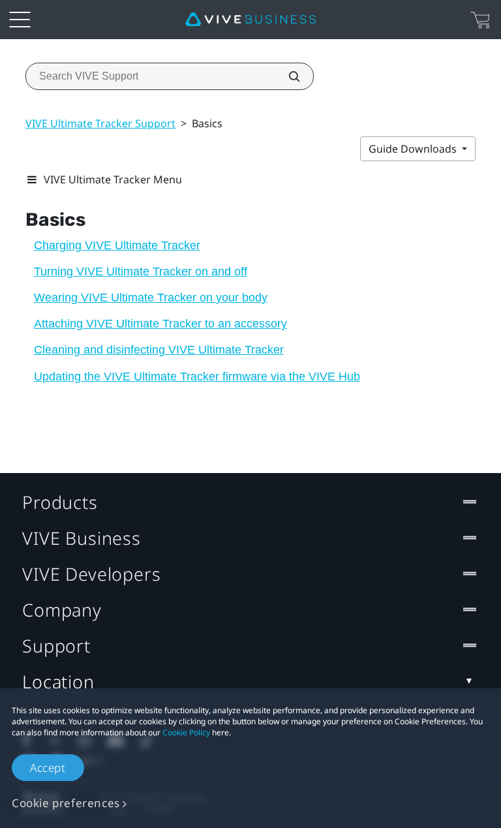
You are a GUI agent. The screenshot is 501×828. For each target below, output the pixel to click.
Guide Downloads (414, 149)
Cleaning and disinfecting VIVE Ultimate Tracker (159, 349)
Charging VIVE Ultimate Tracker (117, 245)
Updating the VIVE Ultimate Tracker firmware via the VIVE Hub (197, 376)
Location (58, 681)
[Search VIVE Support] (287, 76)
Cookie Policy (186, 732)
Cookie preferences (66, 802)
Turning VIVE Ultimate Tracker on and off (140, 271)
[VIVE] (250, 19)
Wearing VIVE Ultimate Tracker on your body (150, 297)
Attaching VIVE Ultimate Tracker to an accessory (160, 323)
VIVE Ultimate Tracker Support (100, 123)
